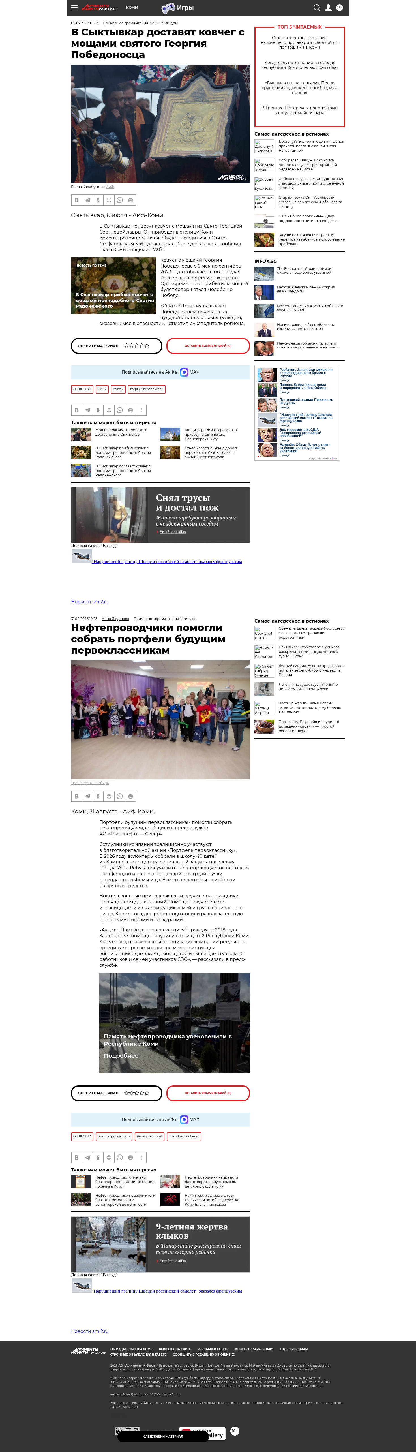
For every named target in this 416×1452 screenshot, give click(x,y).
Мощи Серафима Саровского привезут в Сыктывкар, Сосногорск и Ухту (211, 434)
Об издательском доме (131, 1349)
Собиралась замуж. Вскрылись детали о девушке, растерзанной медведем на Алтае (308, 164)
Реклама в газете (213, 1349)
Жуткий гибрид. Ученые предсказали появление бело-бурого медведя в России (312, 670)
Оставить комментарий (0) (208, 346)
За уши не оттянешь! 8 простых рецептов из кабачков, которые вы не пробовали (312, 239)
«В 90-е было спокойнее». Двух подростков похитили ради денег (308, 218)
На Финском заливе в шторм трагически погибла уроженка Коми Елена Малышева (212, 1200)
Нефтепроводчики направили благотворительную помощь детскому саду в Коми (211, 1181)
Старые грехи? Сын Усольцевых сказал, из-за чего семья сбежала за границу (310, 202)
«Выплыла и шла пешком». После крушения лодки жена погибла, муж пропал (300, 88)
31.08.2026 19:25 (84, 619)
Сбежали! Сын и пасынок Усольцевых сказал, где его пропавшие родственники (312, 633)
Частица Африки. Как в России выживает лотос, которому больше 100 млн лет (310, 707)
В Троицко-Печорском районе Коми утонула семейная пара (299, 110)
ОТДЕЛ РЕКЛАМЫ (294, 1349)
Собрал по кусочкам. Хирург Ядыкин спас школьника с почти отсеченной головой (311, 183)
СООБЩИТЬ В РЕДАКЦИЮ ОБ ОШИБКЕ (204, 1355)
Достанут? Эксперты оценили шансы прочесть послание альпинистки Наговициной (311, 146)
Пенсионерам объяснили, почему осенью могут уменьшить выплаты (307, 345)
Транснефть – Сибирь (90, 783)
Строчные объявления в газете (138, 1355)
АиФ (110, 187)
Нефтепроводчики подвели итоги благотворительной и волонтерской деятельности (125, 1200)
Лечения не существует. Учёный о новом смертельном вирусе (308, 686)
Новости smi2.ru (90, 601)
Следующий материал (163, 1436)
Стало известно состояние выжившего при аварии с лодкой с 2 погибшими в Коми (300, 42)
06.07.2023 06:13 (84, 23)
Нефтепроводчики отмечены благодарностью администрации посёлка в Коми (125, 1181)
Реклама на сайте (175, 1349)
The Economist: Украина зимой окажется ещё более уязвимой (304, 271)
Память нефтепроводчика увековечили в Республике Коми (168, 1040)
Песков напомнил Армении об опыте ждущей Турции (310, 308)
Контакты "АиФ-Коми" (254, 1349)
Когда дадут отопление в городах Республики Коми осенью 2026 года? (300, 65)
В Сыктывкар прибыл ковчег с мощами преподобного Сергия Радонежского (123, 452)
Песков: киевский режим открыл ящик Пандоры (306, 289)
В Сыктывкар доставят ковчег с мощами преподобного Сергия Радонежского (123, 470)
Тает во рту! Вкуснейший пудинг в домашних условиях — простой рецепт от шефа (309, 726)
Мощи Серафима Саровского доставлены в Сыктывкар (121, 432)
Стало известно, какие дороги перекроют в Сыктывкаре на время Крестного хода (211, 452)
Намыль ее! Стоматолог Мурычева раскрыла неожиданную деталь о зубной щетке (309, 651)
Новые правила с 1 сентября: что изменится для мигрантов (305, 327)
